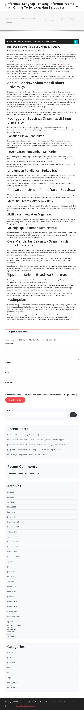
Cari (8, 410)
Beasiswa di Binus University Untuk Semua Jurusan (25, 435)
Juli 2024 (10, 567)
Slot (8, 673)
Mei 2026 (10, 497)
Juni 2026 (10, 492)
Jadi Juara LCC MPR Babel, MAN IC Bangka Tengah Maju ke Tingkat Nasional (34, 450)
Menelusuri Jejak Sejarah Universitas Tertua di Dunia (26, 455)
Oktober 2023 (12, 611)
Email (7, 372)
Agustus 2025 (12, 537)
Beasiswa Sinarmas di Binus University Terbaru (42, 41)
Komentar (9, 343)
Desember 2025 (13, 522)
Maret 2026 (11, 507)
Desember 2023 (13, 602)
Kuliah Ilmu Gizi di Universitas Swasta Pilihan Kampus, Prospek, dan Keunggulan (36, 440)
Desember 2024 (13, 542)
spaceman (11, 634)
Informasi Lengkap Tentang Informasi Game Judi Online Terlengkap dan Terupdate (40, 5)
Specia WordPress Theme (25, 706)
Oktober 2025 (12, 532)
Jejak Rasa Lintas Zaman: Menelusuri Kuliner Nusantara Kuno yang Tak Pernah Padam (38, 445)
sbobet (63, 64)
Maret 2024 (11, 587)
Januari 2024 (11, 597)
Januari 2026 (11, 517)
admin (10, 41)
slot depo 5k (11, 636)
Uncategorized (12, 682)
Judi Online (11, 663)
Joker (9, 658)
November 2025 (13, 527)
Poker (9, 667)
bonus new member (14, 625)
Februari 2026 (12, 512)
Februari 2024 (12, 592)
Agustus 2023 (12, 621)
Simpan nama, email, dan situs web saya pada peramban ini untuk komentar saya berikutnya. (42, 395)
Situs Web (9, 382)
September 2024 (13, 557)
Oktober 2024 (12, 552)
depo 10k (10, 632)
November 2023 (13, 607)
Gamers (10, 653)
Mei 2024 (10, 577)
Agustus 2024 (12, 562)
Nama (8, 362)
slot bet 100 (11, 629)
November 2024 (13, 547)
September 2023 (13, 617)
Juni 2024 (10, 572)
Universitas (72, 19)
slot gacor (11, 627)
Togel (9, 677)
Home (63, 19)
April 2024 (11, 582)
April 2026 (11, 502)
